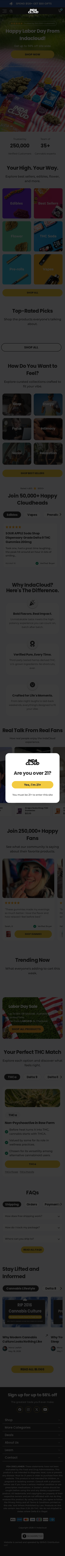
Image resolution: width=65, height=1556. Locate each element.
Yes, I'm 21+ (32, 785)
